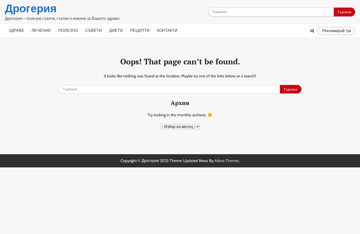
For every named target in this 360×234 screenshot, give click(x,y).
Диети (116, 30)
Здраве (16, 30)
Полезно (68, 30)
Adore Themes (227, 160)
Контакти (167, 30)
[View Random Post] (312, 31)
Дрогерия (31, 8)
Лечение (41, 30)
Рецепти (140, 30)
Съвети (93, 30)
